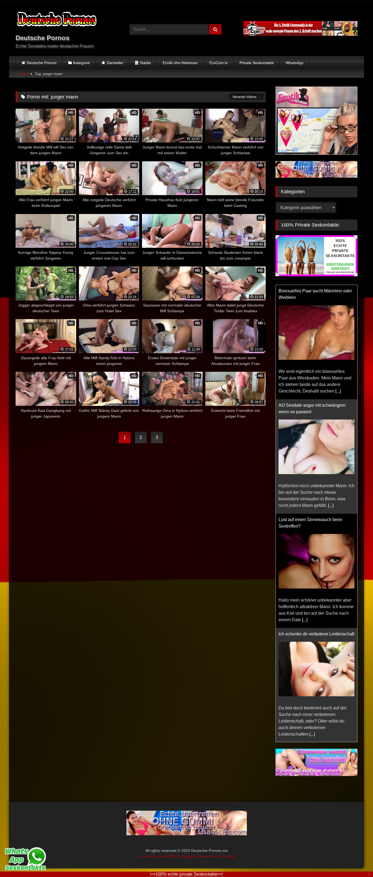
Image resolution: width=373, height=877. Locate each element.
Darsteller (115, 63)
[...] (338, 391)
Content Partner (152, 856)
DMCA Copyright (182, 856)
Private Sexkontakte (256, 63)
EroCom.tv (218, 63)
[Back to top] (356, 860)
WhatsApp (294, 63)
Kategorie (81, 63)
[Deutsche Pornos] (56, 20)
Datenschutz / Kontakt (216, 856)
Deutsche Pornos (42, 63)
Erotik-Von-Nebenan (180, 63)
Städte (145, 63)
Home (23, 74)
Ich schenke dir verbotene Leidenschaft (316, 634)
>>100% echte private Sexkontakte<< (186, 874)
